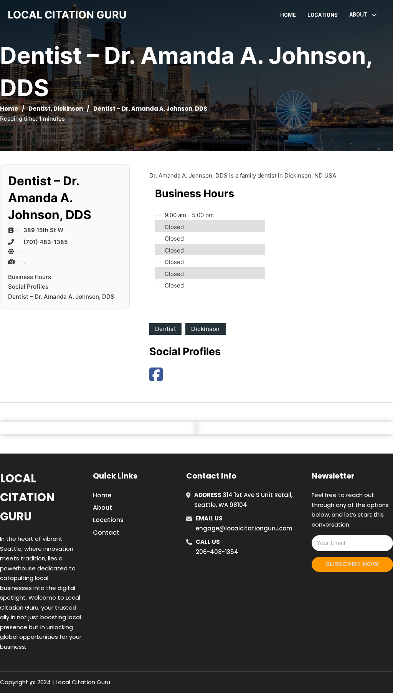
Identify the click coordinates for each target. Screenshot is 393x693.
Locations (322, 15)
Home (288, 15)
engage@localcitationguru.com (244, 528)
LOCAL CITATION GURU (67, 14)
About (102, 507)
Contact (106, 532)
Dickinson (68, 109)
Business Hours (29, 277)
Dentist (39, 109)
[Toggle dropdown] (374, 15)
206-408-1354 (217, 552)
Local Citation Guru (27, 497)
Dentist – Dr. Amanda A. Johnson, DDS (61, 296)
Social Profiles (28, 286)
